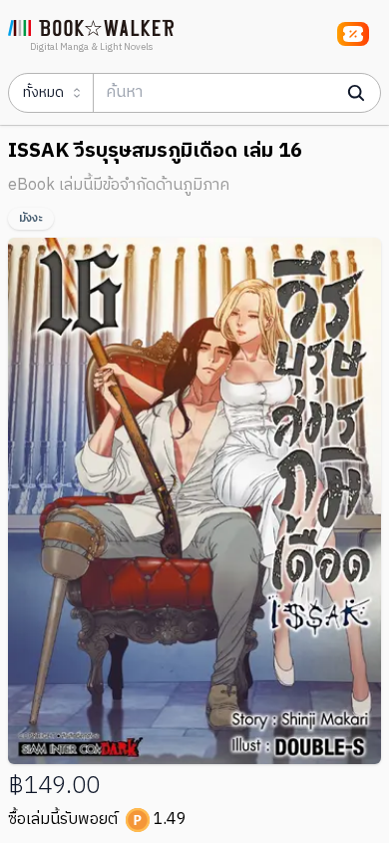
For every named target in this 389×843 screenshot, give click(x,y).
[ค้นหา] (356, 93)
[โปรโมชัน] (353, 34)
